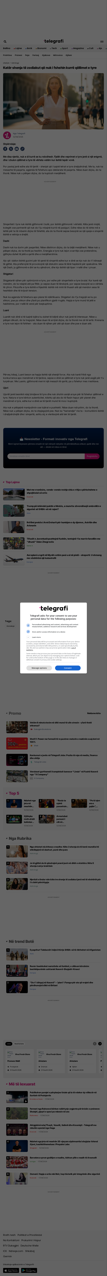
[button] (53, 637)
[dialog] (53, 638)
